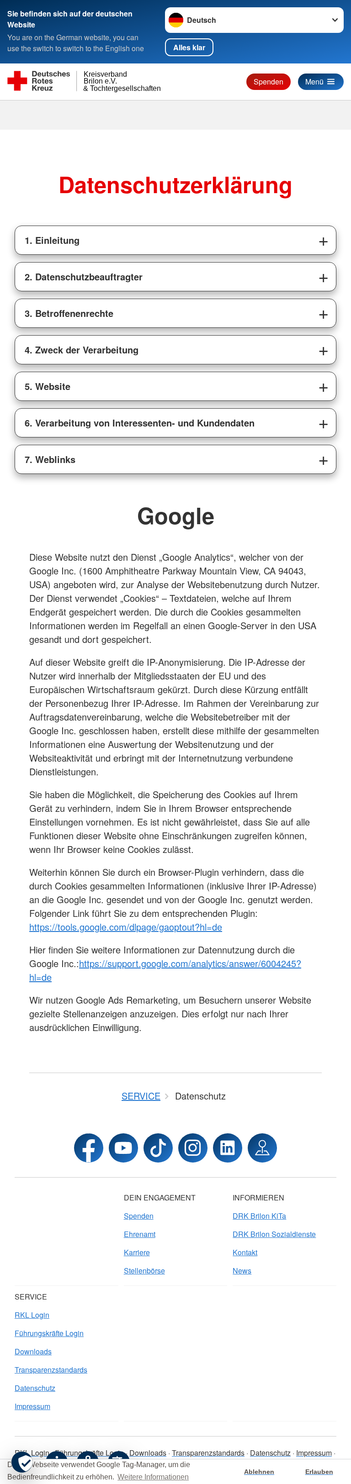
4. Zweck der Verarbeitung (81, 349)
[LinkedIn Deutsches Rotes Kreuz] (227, 1148)
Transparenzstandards (51, 1369)
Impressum (32, 1406)
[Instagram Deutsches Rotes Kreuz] (192, 1148)
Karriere (137, 1252)
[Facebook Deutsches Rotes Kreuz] (88, 1148)
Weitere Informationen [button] (153, 1477)
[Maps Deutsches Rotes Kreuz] (262, 1148)
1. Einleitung (52, 240)
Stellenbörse (144, 1270)
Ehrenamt (139, 1234)
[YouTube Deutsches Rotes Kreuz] (123, 1148)
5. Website (47, 386)
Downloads (33, 1351)
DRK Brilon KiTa (259, 1215)
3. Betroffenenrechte (69, 313)
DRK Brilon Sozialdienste (274, 1234)
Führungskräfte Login (49, 1333)
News (242, 1270)
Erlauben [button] (319, 1471)
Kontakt (245, 1252)
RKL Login (32, 1315)
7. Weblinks (50, 459)
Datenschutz (35, 1388)
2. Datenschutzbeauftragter (84, 276)
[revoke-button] (22, 1462)
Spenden (268, 81)
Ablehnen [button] (259, 1471)
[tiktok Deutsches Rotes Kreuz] (158, 1148)
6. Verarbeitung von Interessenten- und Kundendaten (140, 422)
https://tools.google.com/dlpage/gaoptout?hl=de (125, 926)
